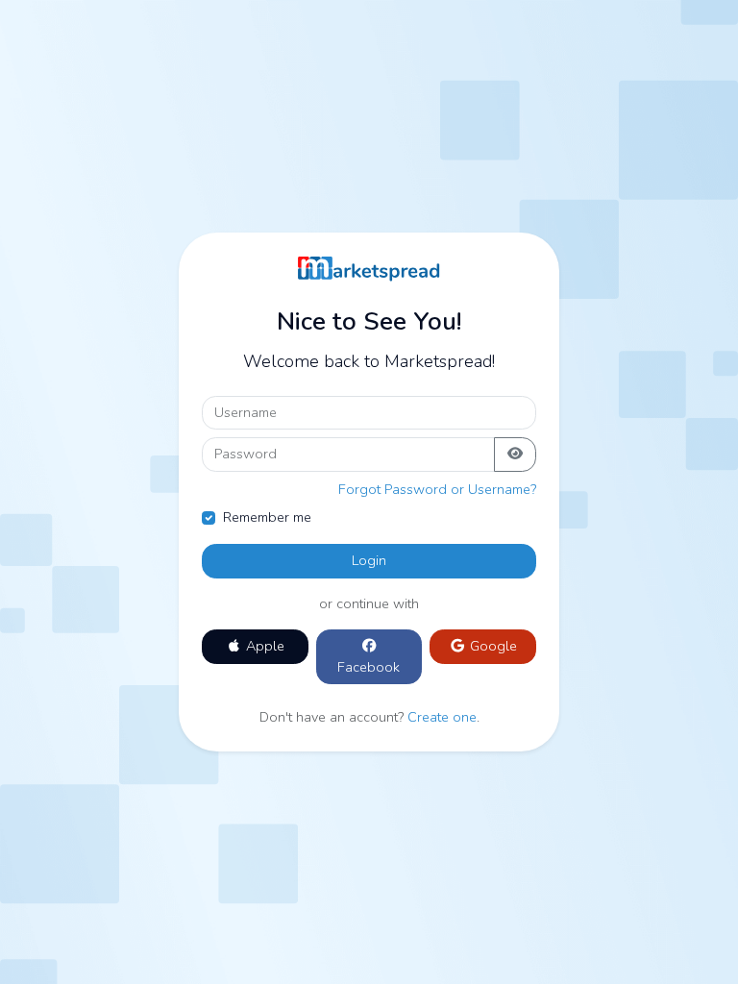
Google (491, 645)
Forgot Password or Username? (437, 489)
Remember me (267, 517)
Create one (442, 716)
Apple (263, 645)
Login (369, 560)
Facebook (368, 666)
